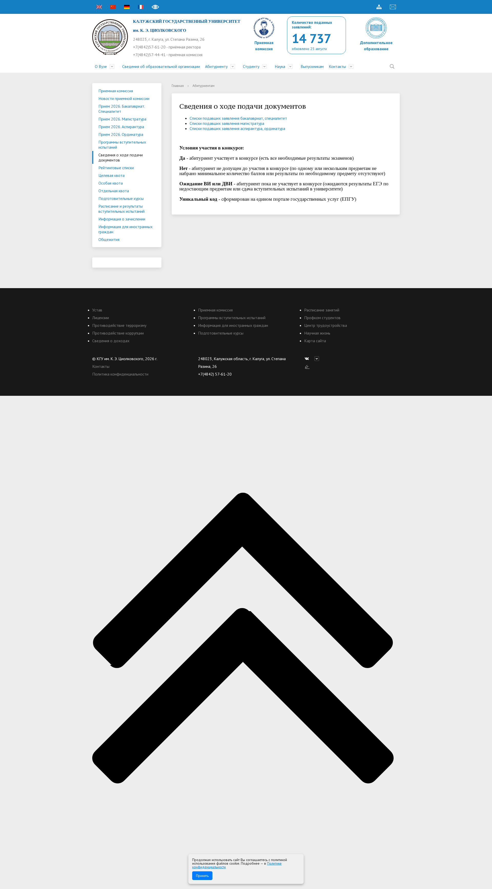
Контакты (337, 66)
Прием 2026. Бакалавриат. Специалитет (121, 109)
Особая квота (110, 183)
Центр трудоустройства (325, 325)
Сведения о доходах (110, 340)
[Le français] (141, 7)
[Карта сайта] (379, 7)
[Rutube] (318, 358)
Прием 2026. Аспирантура (121, 126)
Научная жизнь (317, 333)
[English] (99, 7)
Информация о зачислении (121, 218)
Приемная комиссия (115, 90)
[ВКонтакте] (308, 358)
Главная (178, 85)
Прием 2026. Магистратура (122, 119)
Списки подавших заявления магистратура (227, 123)
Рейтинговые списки (116, 167)
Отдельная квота (113, 190)
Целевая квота (111, 175)
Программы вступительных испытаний (122, 144)
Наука (280, 66)
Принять (202, 875)
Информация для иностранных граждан (125, 229)
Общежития (108, 239)
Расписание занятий (321, 309)
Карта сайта (315, 340)
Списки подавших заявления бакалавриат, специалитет (238, 118)
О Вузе (101, 66)
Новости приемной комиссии (123, 98)
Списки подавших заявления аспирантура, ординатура (237, 128)
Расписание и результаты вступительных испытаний (121, 209)
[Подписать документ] (307, 366)
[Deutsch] (127, 7)
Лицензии (100, 317)
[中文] (113, 7)
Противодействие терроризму (119, 325)
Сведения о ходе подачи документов (120, 157)
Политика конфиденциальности (120, 374)
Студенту (251, 66)
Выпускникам (312, 66)
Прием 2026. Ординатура (120, 134)
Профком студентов (322, 317)
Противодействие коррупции (118, 333)
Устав (97, 309)
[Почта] (393, 7)
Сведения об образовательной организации (161, 66)
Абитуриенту (216, 66)
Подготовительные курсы (121, 198)
